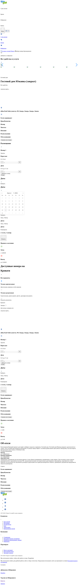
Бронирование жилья (9, 528)
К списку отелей (6, 51)
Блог (5, 526)
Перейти (3, 573)
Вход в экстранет (8, 550)
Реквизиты (6, 541)
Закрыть (3, 583)
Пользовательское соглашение (12, 538)
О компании (7, 537)
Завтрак (3, 305)
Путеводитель (7, 524)
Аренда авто (7, 527)
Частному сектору (8, 553)
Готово (2, 175)
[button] (2, 65)
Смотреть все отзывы (6, 140)
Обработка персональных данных (13, 540)
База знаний (7, 521)
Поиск (12, 51)
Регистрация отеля (9, 551)
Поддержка (7, 523)
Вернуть (3, 581)
